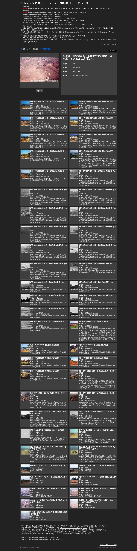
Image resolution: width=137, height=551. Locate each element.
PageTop (114, 542)
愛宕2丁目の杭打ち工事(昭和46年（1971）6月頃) (96, 411)
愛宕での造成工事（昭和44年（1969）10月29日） (48, 430)
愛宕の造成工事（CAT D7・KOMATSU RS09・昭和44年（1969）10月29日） (48, 448)
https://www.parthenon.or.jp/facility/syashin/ (73, 528)
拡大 (40, 91)
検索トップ (26, 49)
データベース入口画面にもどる (54, 539)
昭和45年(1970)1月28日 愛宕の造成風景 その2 (96, 264)
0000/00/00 (76, 67)
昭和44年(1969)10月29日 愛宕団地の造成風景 (47, 101)
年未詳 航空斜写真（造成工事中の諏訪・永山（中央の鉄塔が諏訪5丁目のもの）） (97, 501)
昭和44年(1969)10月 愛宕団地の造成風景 (93, 321)
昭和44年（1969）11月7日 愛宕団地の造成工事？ (48, 465)
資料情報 (35, 49)
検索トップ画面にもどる (52, 537)
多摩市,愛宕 (76, 71)
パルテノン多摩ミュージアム (108, 545)
